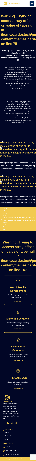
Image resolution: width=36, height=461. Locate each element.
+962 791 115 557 (11, 450)
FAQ (6, 439)
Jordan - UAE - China (12, 454)
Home (7, 432)
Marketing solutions (18, 318)
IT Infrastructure (18, 378)
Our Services (9, 436)
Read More (17, 301)
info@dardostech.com (13, 447)
